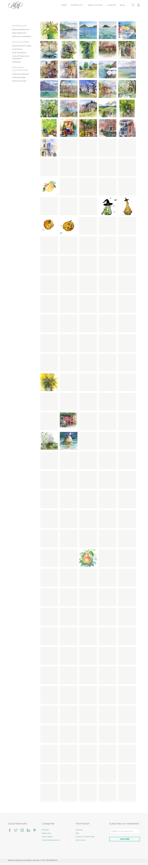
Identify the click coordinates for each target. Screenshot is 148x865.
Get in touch (81, 840)
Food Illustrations (19, 53)
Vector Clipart (20, 42)
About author (95, 5)
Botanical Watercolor (20, 29)
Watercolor (19, 26)
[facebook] (9, 830)
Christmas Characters (20, 74)
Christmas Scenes (19, 81)
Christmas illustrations (50, 840)
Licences (111, 5)
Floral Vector (17, 49)
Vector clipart (47, 837)
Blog (122, 5)
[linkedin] (28, 830)
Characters (16, 62)
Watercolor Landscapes (21, 36)
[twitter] (16, 830)
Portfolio (76, 5)
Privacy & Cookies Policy (85, 837)
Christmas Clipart (19, 77)
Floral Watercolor (19, 33)
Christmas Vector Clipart (21, 46)
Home (64, 5)
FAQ (77, 833)
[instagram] (22, 830)
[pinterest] (34, 830)
